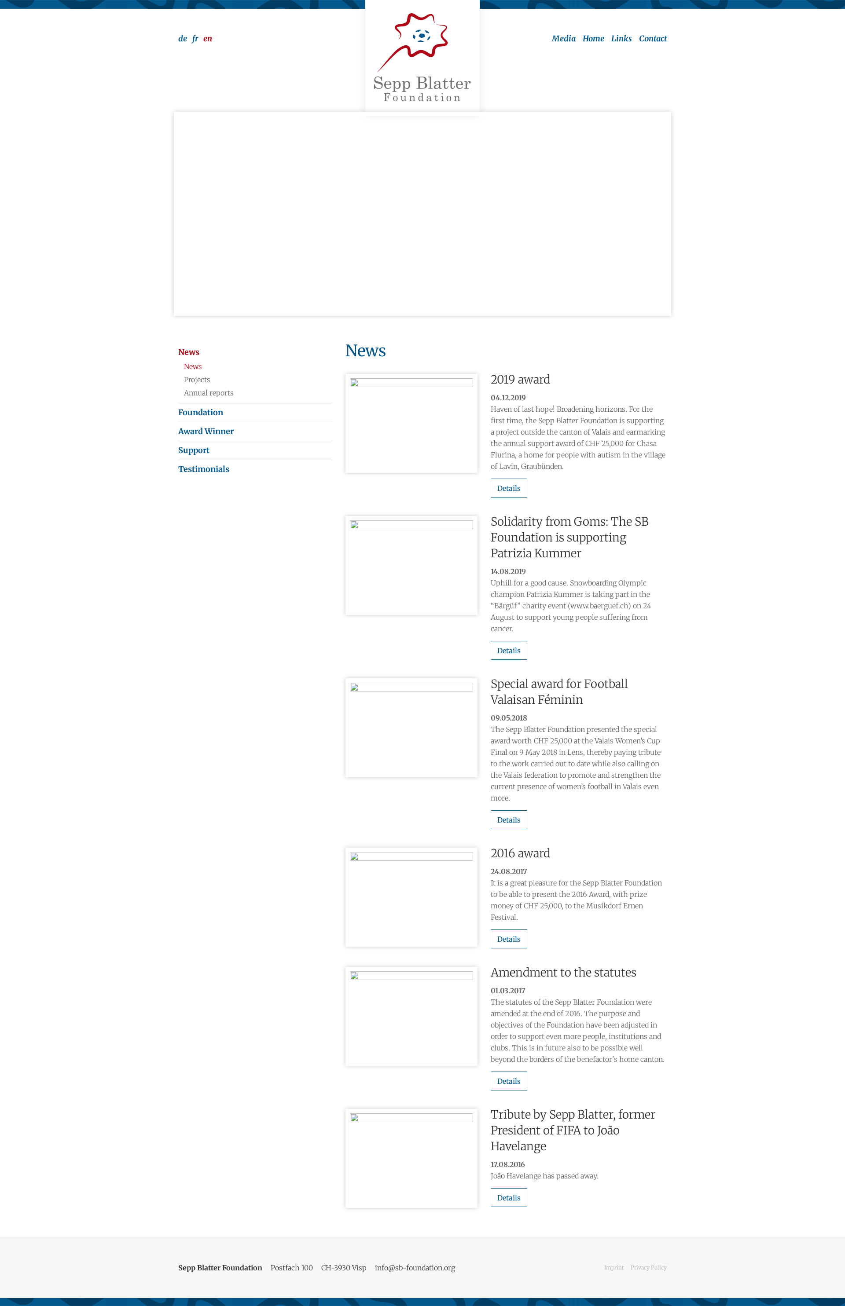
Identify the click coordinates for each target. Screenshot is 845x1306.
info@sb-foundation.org (415, 1267)
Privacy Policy (649, 1267)
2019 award (520, 379)
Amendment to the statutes (563, 972)
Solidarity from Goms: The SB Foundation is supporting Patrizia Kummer (570, 537)
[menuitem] (560, 38)
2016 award (520, 853)
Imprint (614, 1267)
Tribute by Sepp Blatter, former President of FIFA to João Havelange (573, 1130)
